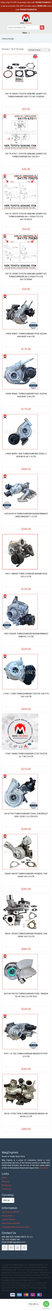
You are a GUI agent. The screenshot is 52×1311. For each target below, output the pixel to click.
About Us (5, 1181)
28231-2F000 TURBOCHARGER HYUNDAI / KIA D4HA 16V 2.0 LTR (26, 935)
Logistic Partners (8, 1219)
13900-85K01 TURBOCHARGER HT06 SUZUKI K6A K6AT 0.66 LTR (26, 335)
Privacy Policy (7, 1216)
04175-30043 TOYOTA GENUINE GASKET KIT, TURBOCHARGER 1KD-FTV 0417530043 (26, 95)
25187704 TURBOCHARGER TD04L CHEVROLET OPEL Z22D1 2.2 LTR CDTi (26, 815)
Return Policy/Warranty (11, 1223)
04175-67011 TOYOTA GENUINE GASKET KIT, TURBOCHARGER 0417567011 (26, 155)
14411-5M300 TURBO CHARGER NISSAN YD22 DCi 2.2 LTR (26, 575)
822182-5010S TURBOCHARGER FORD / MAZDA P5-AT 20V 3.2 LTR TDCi (26, 995)
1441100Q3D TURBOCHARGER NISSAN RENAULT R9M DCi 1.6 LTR (26, 635)
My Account (6, 1185)
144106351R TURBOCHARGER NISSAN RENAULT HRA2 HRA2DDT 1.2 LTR (26, 515)
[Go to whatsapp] (46, 1304)
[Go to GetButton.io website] (46, 1308)
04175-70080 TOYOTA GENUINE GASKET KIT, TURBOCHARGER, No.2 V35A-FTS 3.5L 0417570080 (26, 276)
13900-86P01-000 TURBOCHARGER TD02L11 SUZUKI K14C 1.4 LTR (26, 455)
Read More (44, 1168)
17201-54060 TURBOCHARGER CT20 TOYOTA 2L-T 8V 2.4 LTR (26, 755)
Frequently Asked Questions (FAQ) (15, 1227)
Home (4, 1178)
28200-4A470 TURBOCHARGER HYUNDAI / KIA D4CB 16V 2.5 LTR (26, 875)
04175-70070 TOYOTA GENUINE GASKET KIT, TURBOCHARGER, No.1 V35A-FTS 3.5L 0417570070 (26, 216)
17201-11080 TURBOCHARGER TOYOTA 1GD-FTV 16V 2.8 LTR (26, 695)
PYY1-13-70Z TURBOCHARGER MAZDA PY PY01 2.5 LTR (26, 1055)
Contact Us (6, 1189)
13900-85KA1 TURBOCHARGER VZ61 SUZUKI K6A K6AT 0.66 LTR (26, 395)
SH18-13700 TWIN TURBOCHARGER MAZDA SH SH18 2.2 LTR (26, 1115)
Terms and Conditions (10, 1212)
